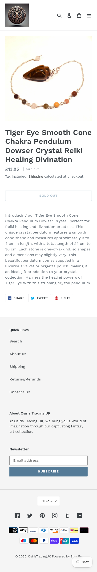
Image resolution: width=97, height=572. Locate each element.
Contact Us (19, 392)
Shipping (35, 176)
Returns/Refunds (25, 379)
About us (17, 354)
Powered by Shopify (67, 556)
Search (15, 341)
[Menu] (89, 15)
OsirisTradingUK (39, 556)
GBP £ (47, 501)
